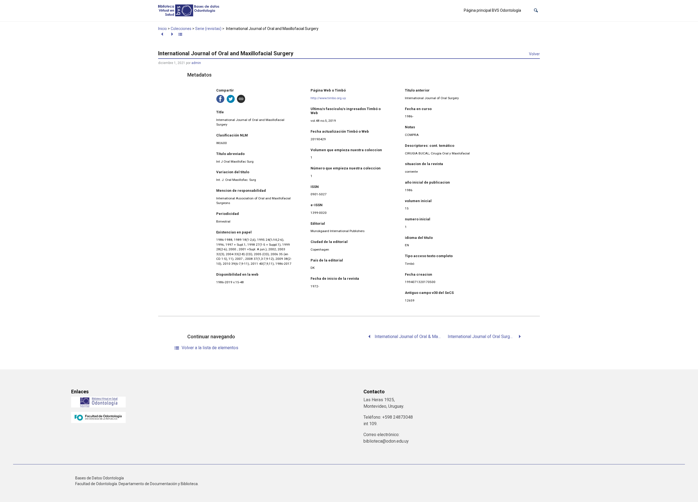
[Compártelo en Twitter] (231, 99)
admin (196, 63)
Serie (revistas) (208, 28)
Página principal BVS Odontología (492, 10)
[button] (536, 10)
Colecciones (181, 28)
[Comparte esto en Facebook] (220, 99)
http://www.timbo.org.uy (328, 98)
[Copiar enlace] (241, 99)
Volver (534, 54)
